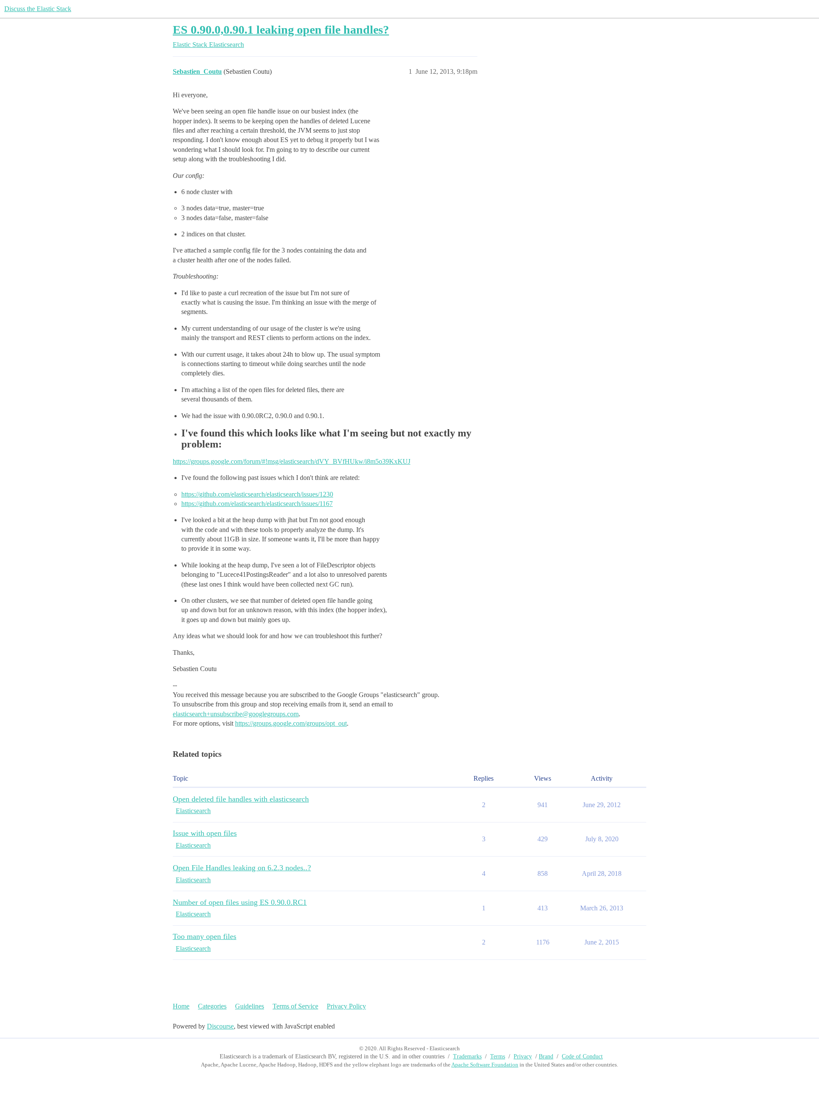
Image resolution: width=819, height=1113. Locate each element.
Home (181, 1006)
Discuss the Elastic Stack (37, 8)
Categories (212, 1006)
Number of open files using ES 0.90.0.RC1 (240, 902)
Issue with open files (205, 833)
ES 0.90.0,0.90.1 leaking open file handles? (281, 29)
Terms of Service (295, 1006)
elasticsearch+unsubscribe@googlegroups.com (236, 714)
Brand (546, 1056)
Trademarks (467, 1056)
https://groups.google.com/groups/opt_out (291, 723)
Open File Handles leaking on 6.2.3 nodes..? (242, 867)
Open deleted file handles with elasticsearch (241, 799)
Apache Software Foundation (484, 1064)
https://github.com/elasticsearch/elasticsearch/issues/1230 (257, 494)
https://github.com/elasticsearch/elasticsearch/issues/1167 (257, 503)
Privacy (523, 1056)
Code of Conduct (582, 1056)
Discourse (220, 1026)
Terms (497, 1056)
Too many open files (204, 936)
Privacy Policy (346, 1006)
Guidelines (249, 1006)
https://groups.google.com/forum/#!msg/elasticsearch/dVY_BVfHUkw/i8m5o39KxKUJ (291, 461)
